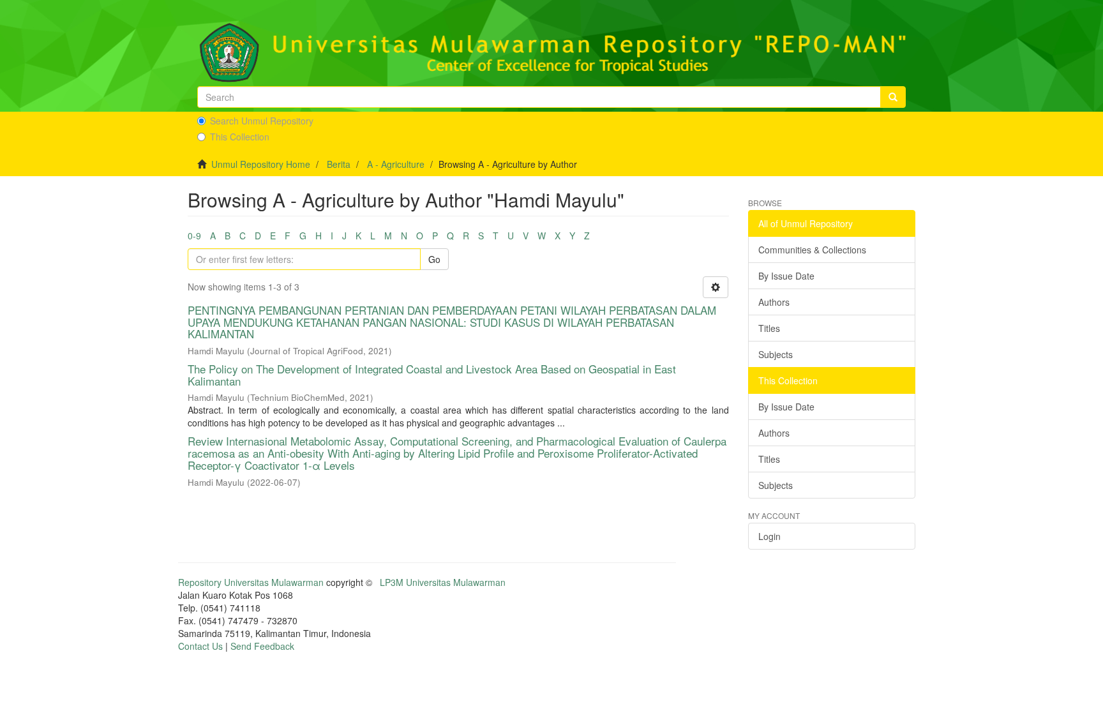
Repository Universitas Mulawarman (251, 582)
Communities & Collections (812, 249)
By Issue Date (786, 275)
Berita (338, 164)
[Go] (893, 97)
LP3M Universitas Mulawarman (443, 582)
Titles (769, 328)
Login (769, 536)
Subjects (775, 354)
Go (434, 259)
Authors (774, 302)
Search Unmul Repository (261, 120)
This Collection (239, 136)
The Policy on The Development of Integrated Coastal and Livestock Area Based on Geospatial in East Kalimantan (432, 375)
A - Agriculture (395, 164)
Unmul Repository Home (260, 164)
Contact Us (200, 646)
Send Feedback (262, 646)
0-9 (194, 235)
